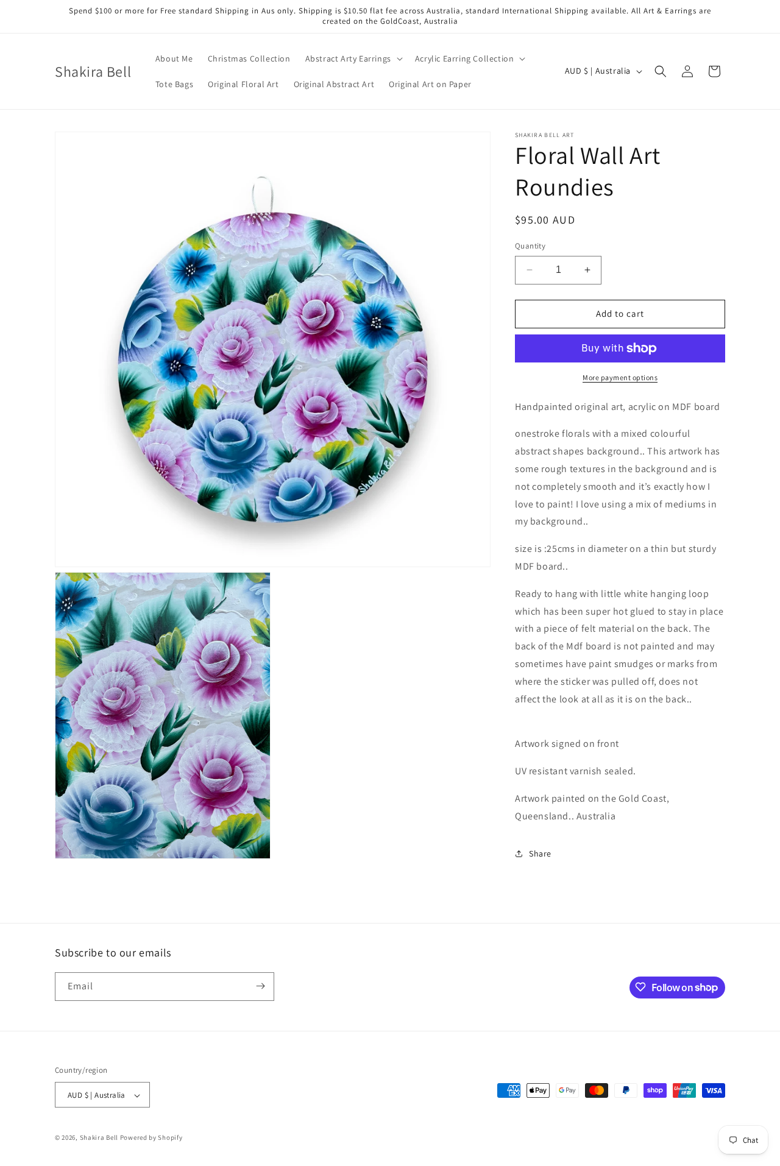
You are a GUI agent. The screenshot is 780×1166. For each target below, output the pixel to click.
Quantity (530, 246)
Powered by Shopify (151, 1138)
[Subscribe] (260, 986)
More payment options (620, 377)
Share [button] (540, 853)
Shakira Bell (99, 1138)
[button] (353, 58)
